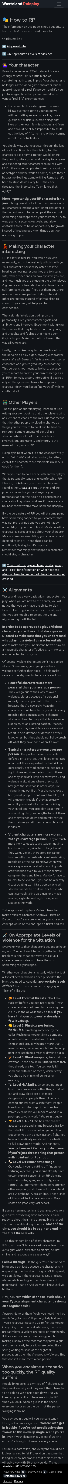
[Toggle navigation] (59, 4)
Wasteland (20, 3)
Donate (18, 1481)
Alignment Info (16, 46)
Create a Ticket (29, 488)
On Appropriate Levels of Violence (30, 54)
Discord (7, 1481)
